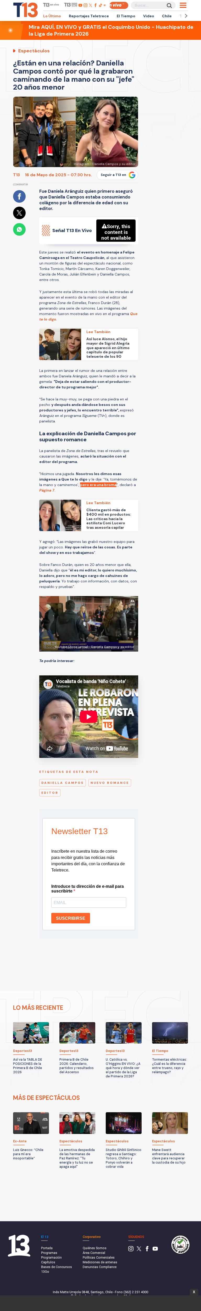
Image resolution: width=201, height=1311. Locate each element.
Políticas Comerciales (99, 1257)
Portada (47, 1248)
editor (49, 793)
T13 (16, 175)
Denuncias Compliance (99, 1267)
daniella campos (62, 783)
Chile (167, 16)
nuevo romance (110, 783)
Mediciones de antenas (100, 1262)
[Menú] (183, 5)
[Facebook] (147, 1250)
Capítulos (48, 1262)
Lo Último (52, 16)
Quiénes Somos (95, 1248)
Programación (51, 1257)
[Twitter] (139, 1250)
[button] (185, 16)
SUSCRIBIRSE (70, 918)
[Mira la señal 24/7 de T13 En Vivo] (118, 5)
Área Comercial (94, 1253)
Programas (49, 1253)
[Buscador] (169, 5)
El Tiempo (126, 16)
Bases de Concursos (56, 1267)
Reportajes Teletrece (89, 16)
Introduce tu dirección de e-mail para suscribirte (87, 888)
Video (148, 16)
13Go (45, 1272)
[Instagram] (130, 1250)
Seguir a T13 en (113, 175)
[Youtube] (155, 1250)
